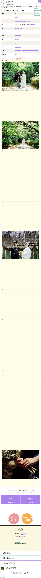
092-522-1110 (17, 542)
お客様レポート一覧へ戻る (20, 507)
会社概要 (26, 572)
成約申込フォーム (15, 572)
